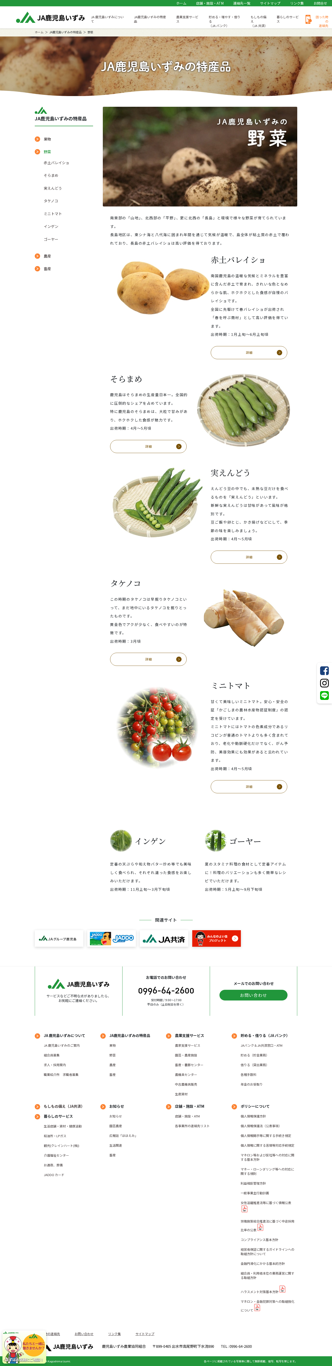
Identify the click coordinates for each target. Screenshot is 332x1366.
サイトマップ (270, 3)
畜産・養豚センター (189, 1064)
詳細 (249, 352)
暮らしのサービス (288, 19)
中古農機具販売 (186, 1084)
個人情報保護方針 (253, 1116)
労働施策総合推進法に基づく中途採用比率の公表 (267, 1225)
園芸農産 (115, 1126)
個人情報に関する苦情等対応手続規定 (267, 1145)
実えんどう (53, 188)
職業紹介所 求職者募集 (61, 1074)
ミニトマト (53, 213)
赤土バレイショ (56, 162)
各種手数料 (248, 1074)
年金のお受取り (252, 1084)
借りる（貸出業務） (255, 1064)
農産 (47, 256)
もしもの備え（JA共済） (64, 1106)
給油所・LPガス (55, 1136)
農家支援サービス (187, 1045)
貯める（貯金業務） (255, 1055)
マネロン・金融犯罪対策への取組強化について (267, 1305)
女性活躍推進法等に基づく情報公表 (266, 1202)
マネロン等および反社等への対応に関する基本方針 (267, 1157)
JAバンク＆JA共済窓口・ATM (261, 1045)
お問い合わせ (253, 995)
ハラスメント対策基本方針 (260, 1291)
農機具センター (186, 1074)
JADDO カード (54, 1174)
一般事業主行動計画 (255, 1193)
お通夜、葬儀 (53, 1165)
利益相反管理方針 (253, 1183)
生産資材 (181, 1094)
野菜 (112, 1055)
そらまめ (51, 175)
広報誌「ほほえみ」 (123, 1135)
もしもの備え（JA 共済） (259, 21)
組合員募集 (52, 1055)
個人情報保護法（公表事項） (261, 1126)
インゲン (51, 226)
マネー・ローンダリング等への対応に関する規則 (267, 1171)
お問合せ (320, 3)
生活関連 (115, 1145)
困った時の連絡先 (322, 21)
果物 (47, 139)
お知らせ (115, 1116)
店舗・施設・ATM (210, 3)
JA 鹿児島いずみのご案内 (62, 1045)
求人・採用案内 (55, 1064)
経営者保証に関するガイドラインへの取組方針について (267, 1251)
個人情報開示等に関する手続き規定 (266, 1135)
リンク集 (297, 3)
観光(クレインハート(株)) (61, 1145)
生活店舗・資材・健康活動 (63, 1126)
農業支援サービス (187, 19)
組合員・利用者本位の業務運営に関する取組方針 (267, 1275)
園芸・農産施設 (186, 1055)
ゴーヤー (51, 239)
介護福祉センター (56, 1155)
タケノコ (51, 200)
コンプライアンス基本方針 (259, 1239)
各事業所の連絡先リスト (192, 1126)
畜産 (47, 268)
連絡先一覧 (241, 3)
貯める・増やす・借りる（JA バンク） (224, 21)
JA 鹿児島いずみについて (107, 19)
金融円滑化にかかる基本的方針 (263, 1263)
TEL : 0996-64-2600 (236, 1346)
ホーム (181, 3)
